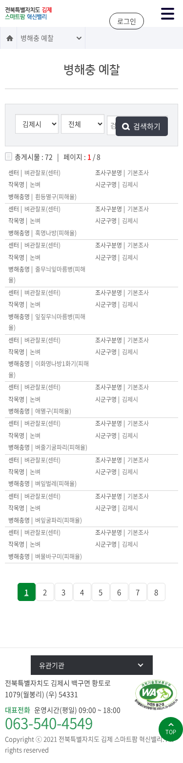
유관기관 (51, 665)
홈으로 (8, 38)
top (170, 732)
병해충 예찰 (37, 38)
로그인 (126, 21)
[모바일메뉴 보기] (167, 14)
